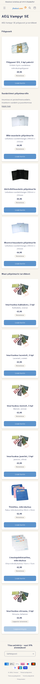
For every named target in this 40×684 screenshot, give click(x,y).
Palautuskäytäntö (26, 672)
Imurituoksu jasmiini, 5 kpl (20, 456)
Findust (15, 672)
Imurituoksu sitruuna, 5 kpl (20, 611)
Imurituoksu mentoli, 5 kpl (20, 405)
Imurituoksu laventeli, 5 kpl (20, 355)
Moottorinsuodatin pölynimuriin (20, 242)
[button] (4, 7)
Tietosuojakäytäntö (14, 676)
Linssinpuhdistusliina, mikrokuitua (20, 559)
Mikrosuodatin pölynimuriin (20, 135)
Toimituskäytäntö (28, 676)
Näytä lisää (6, 106)
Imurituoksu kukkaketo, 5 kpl (20, 304)
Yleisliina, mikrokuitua (20, 507)
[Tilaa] (33, 653)
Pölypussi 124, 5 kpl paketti (20, 62)
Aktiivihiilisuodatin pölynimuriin (20, 189)
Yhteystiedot (21, 679)
